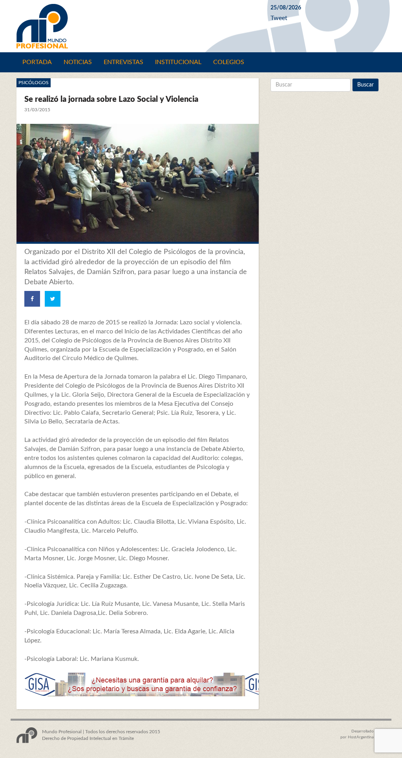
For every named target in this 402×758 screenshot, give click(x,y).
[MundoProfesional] (137, 26)
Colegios (228, 62)
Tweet (278, 18)
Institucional (178, 62)
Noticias (78, 62)
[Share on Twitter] (52, 299)
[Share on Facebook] (32, 299)
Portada (37, 62)
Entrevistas (123, 62)
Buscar (365, 85)
